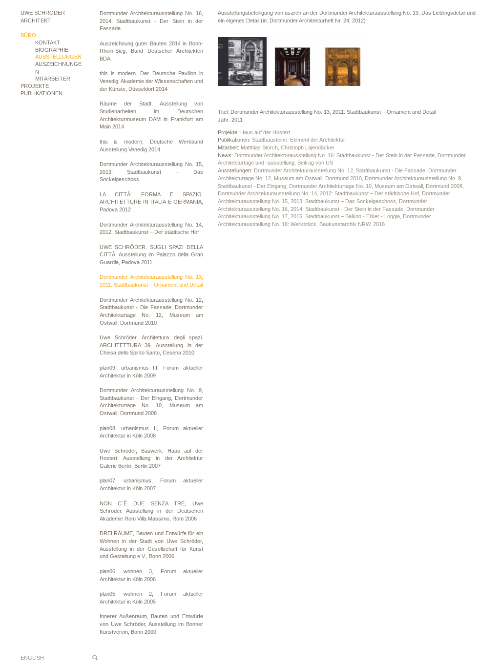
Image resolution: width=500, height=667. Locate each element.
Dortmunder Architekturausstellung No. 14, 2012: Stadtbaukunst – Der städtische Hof (152, 228)
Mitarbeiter (52, 79)
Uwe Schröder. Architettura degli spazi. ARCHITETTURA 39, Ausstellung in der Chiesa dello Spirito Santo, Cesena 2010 (152, 344)
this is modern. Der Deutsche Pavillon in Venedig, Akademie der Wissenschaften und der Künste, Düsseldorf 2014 (152, 80)
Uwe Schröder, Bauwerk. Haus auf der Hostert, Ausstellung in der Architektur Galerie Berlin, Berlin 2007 (152, 458)
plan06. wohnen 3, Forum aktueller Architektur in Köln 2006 (152, 575)
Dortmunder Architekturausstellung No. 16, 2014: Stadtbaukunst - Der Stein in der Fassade (152, 20)
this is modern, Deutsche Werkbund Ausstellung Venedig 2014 (152, 145)
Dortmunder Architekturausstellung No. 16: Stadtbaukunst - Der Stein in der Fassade (334, 155)
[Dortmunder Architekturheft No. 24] (242, 61)
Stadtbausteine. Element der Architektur (298, 140)
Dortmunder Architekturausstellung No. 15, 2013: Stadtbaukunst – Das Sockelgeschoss (152, 171)
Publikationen (41, 93)
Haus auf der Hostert (265, 132)
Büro (28, 35)
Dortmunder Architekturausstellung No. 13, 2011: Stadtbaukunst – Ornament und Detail (152, 281)
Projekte (35, 86)
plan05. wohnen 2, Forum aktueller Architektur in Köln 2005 (152, 597)
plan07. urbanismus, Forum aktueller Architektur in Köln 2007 (152, 484)
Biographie (51, 50)
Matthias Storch (259, 147)
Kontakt (47, 42)
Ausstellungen (58, 57)
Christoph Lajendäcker (307, 147)
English (32, 658)
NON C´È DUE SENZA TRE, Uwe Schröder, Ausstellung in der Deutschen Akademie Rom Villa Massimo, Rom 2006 (152, 510)
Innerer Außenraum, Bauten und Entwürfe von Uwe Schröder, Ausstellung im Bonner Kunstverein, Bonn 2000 (152, 623)
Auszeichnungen (58, 68)
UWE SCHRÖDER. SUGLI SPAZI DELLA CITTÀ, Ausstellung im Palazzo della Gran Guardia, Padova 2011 (152, 254)
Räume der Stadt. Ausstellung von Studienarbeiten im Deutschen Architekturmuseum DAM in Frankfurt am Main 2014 (152, 115)
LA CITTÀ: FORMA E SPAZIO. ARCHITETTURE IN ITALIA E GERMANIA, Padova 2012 (152, 201)
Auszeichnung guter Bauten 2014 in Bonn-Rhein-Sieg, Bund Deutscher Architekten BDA (152, 51)
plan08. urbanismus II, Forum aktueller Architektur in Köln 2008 (152, 432)
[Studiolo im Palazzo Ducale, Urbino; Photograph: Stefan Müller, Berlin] (342, 61)
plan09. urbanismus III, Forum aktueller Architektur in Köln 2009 (152, 371)
